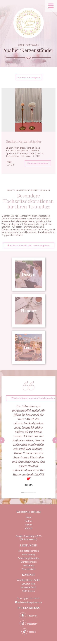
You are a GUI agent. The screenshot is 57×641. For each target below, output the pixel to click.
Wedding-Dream (29, 512)
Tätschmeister (28, 569)
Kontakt (28, 528)
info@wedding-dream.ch (30, 602)
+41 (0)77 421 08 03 (30, 598)
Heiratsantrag (28, 554)
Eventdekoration (29, 561)
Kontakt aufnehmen (38, 163)
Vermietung (28, 565)
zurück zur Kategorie (29, 77)
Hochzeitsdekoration (28, 550)
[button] (22, 492)
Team (28, 517)
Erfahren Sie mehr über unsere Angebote (29, 245)
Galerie (28, 524)
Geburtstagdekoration (28, 558)
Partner (28, 520)
